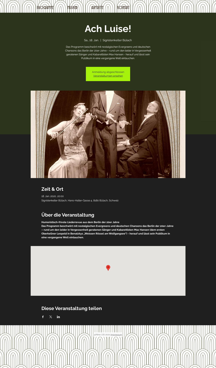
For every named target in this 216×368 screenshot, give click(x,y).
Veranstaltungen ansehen (108, 75)
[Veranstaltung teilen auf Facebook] (42, 317)
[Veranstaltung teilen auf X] (50, 317)
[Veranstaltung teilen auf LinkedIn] (58, 317)
